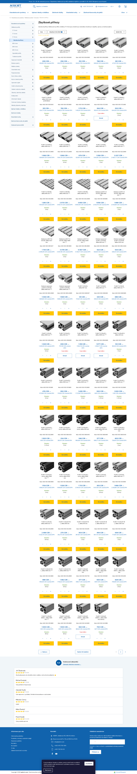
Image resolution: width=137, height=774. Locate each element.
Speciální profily (16, 53)
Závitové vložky (16, 113)
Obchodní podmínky (17, 736)
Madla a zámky (16, 66)
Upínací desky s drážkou (18, 109)
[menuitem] (20, 12)
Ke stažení (14, 746)
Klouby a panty (16, 63)
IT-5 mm (14, 30)
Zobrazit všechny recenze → (72, 664)
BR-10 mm (15, 50)
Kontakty (14, 743)
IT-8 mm (14, 37)
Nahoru (44, 652)
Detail (101, 118)
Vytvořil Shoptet (121, 772)
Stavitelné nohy (16, 69)
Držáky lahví (15, 96)
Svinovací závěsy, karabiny (19, 102)
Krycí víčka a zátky (17, 76)
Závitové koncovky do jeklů (19, 121)
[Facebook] (52, 754)
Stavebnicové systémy (18, 23)
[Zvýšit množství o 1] (50, 73)
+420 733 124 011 (88, 6)
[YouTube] (56, 754)
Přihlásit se (95, 752)
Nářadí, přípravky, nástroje (19, 105)
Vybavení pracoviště (17, 125)
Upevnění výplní (16, 82)
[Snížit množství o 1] (42, 73)
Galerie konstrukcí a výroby (19, 750)
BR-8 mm (15, 47)
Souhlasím (89, 763)
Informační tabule (16, 99)
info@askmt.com (102, 6)
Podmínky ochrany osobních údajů (21, 738)
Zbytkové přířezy (18, 40)
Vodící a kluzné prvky (17, 86)
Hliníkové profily (16, 27)
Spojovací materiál (17, 60)
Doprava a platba (16, 741)
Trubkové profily (16, 56)
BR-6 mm (15, 43)
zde (53, 766)
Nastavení (48, 770)
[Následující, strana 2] (121, 652)
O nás (13, 748)
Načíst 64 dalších (83, 652)
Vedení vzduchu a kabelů (18, 89)
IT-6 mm (14, 33)
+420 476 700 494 (60, 745)
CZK (111, 6)
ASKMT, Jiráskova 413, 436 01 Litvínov (64, 736)
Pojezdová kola (16, 73)
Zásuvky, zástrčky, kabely (18, 92)
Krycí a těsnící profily (17, 79)
